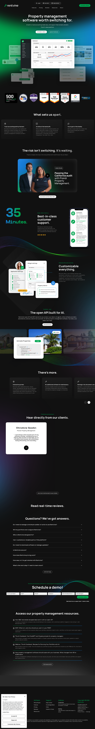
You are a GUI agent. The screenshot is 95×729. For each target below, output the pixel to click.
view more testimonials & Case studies (48, 493)
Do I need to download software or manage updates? (31, 572)
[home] (12, 5)
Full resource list (47, 691)
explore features (53, 32)
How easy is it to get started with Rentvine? (28, 587)
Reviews (47, 7)
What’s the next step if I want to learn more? (28, 592)
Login (39, 3)
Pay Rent (47, 3)
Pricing (41, 7)
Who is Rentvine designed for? (23, 562)
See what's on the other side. (47, 196)
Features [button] (34, 7)
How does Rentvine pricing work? (24, 582)
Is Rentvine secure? (19, 577)
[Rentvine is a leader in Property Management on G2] (44, 98)
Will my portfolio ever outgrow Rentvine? (27, 557)
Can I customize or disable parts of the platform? (29, 567)
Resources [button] (54, 7)
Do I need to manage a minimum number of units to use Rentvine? (35, 551)
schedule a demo (41, 32)
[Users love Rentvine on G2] (64, 98)
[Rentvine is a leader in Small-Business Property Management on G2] (54, 98)
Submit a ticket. (85, 628)
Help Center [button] (56, 3)
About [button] (61, 7)
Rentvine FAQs (47, 598)
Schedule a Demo (84, 5)
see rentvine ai (47, 324)
